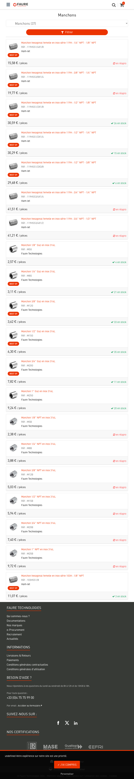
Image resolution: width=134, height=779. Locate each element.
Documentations (16, 620)
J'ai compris (68, 764)
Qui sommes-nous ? (18, 616)
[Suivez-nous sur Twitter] (67, 722)
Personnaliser (67, 773)
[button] (115, 6)
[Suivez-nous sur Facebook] (58, 722)
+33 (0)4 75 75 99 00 (20, 697)
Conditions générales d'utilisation (26, 669)
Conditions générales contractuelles (27, 664)
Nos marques (14, 625)
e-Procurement (15, 629)
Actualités (12, 638)
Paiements (13, 660)
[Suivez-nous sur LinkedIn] (75, 722)
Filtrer (69, 32)
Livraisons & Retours (19, 655)
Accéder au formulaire (29, 705)
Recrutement (14, 634)
